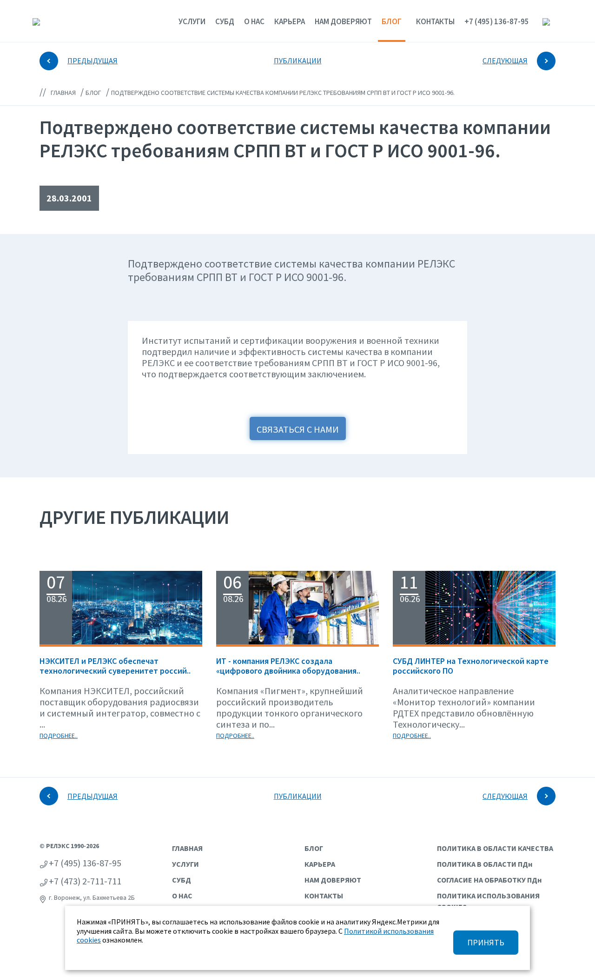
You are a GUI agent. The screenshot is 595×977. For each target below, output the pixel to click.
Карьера (289, 21)
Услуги (191, 21)
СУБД (224, 21)
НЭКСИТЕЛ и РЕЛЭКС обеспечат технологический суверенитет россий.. (115, 666)
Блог (392, 21)
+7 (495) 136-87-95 (496, 21)
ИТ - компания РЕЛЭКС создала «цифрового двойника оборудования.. (288, 666)
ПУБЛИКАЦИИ (298, 60)
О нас (254, 21)
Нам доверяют (343, 21)
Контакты (435, 21)
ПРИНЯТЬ (485, 942)
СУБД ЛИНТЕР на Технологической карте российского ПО (471, 666)
